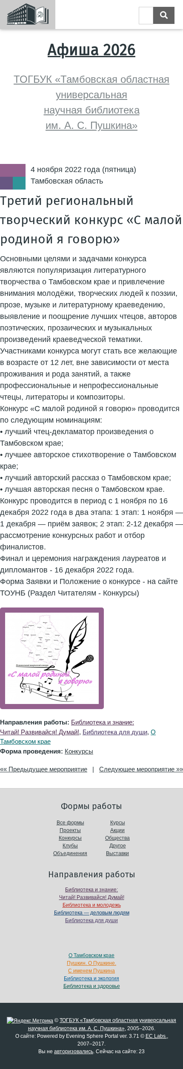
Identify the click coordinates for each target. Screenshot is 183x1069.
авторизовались (73, 1051)
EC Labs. (156, 1036)
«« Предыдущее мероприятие (43, 769)
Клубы (70, 846)
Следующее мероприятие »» (141, 769)
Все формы (70, 823)
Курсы (117, 823)
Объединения (70, 853)
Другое (117, 846)
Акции (117, 830)
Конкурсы (79, 751)
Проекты (70, 830)
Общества (117, 838)
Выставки (117, 853)
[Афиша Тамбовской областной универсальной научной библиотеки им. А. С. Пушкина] (27, 14)
